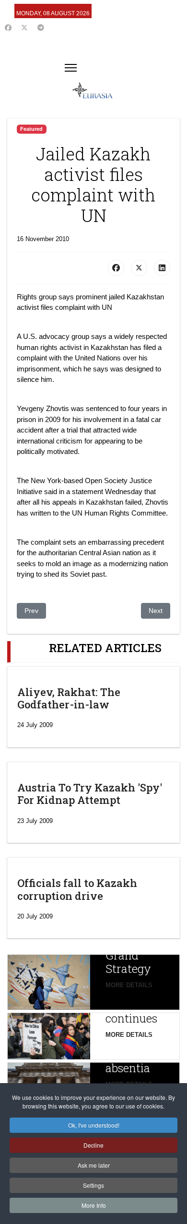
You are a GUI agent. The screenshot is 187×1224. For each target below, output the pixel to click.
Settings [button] (93, 1185)
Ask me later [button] (94, 1165)
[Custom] (40, 28)
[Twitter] (24, 28)
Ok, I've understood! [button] (93, 1125)
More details (128, 985)
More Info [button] (94, 1205)
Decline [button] (93, 1145)
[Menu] (71, 67)
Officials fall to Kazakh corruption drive (77, 889)
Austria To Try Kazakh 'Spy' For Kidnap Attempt (89, 794)
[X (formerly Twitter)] (139, 268)
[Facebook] (8, 28)
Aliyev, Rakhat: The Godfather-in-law (68, 698)
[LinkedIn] (162, 268)
